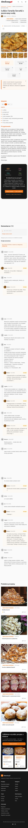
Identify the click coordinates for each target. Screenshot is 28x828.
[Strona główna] (6, 2)
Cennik (16, 798)
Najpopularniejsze (5, 786)
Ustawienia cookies (5, 813)
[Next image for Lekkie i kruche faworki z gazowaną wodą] (25, 42)
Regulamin (3, 806)
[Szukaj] (18, 2)
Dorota (4, 16)
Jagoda (5, 386)
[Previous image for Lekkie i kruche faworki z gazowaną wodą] (3, 42)
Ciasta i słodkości (10, 18)
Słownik (2, 800)
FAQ (16, 800)
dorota (5, 557)
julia (5, 412)
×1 (5, 104)
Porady (2, 798)
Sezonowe (3, 790)
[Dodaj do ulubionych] (3, 28)
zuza (5, 318)
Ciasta (16, 788)
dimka (5, 496)
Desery (16, 786)
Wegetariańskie (23, 22)
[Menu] (25, 2)
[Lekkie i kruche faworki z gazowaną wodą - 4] (20, 55)
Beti (5, 344)
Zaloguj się (4, 245)
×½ (2, 104)
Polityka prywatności (5, 808)
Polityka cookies (4, 810)
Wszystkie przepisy (5, 784)
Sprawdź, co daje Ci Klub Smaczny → (14, 194)
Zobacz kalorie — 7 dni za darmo (14, 191)
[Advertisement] (14, 95)
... (11, 104)
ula (4, 503)
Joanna (5, 335)
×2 (8, 104)
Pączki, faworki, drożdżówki (21, 18)
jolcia (5, 448)
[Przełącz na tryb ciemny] (22, 2)
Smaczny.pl (3, 6)
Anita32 (6, 251)
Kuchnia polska (23, 20)
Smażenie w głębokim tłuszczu (12, 20)
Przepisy (9, 6)
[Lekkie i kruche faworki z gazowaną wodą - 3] (15, 55)
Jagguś (5, 520)
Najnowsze (3, 788)
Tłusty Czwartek (15, 22)
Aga (5, 277)
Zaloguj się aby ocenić (7, 233)
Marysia (6, 439)
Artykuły (3, 796)
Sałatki (16, 790)
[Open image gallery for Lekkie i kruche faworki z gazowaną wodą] (25, 34)
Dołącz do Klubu (13, 743)
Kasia (5, 550)
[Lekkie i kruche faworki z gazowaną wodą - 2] (9, 55)
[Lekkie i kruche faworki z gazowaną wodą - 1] (3, 55)
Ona (5, 478)
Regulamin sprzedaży (5, 815)
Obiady (16, 784)
